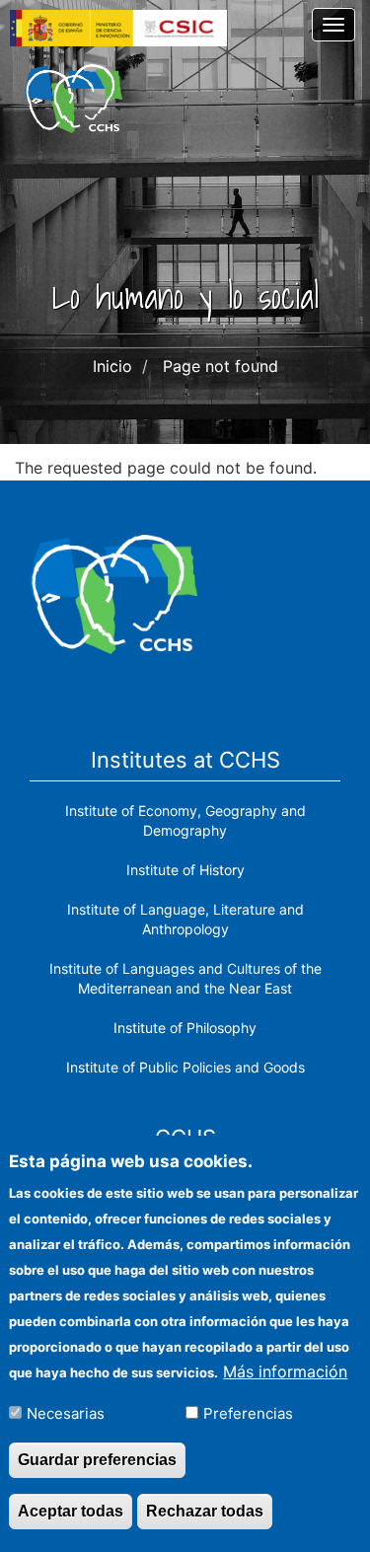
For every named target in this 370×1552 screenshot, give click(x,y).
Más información (285, 1371)
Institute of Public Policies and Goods (185, 1067)
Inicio (112, 366)
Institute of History (185, 869)
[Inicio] (73, 98)
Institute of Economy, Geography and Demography (185, 820)
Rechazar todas (204, 1511)
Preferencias (248, 1413)
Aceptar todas (70, 1511)
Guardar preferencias (97, 1459)
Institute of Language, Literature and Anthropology (185, 919)
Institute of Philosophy (185, 1027)
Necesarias (66, 1413)
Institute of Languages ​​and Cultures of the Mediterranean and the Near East (185, 978)
